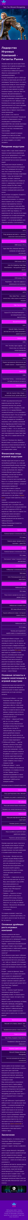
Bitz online (18, 650)
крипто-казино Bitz (16, 1124)
